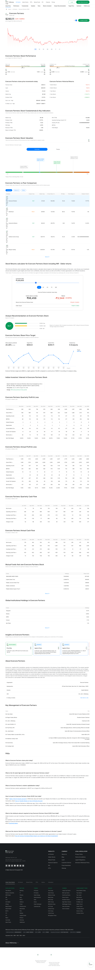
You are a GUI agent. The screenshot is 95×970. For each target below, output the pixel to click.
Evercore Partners (13, 200)
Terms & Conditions (80, 857)
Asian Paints (8, 922)
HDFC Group (51, 901)
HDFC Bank (8, 895)
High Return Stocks (66, 901)
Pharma (21, 895)
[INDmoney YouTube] (15, 866)
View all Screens (66, 906)
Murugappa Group (52, 915)
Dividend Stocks (66, 899)
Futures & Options (53, 862)
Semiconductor (37, 897)
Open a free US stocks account (17, 798)
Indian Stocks (25, 2)
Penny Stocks (65, 897)
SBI (6, 897)
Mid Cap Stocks (65, 892)
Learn (63, 859)
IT (20, 892)
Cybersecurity (37, 906)
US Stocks (18, 2)
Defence (22, 901)
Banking (21, 890)
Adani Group (51, 892)
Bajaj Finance (8, 906)
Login (72, 2)
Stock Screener (65, 908)
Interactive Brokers (13, 223)
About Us (64, 854)
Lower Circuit (79, 906)
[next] (88, 648)
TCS (6, 899)
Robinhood (11, 211)
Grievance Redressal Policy (82, 862)
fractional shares (13, 823)
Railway (21, 913)
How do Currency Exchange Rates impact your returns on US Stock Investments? (36, 836)
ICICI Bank (7, 901)
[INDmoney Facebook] (6, 866)
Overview (9, 190)
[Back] (6, 9)
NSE (18, 935)
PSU (21, 910)
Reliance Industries (9, 892)
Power (21, 904)
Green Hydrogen (37, 904)
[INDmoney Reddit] (20, 866)
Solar (35, 899)
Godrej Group (51, 908)
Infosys (7, 904)
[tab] (10, 883)
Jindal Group (51, 913)
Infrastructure (23, 906)
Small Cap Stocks (66, 895)
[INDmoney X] (12, 866)
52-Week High (79, 899)
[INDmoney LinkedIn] (9, 866)
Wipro (6, 917)
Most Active (79, 897)
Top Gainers (79, 892)
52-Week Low (79, 901)
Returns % (16, 190)
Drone (35, 901)
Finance (21, 917)
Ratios (23, 190)
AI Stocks (36, 890)
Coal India (7, 920)
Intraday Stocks (80, 913)
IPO (42, 2)
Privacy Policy (79, 854)
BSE (21, 935)
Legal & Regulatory (80, 859)
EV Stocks (36, 892)
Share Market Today (81, 890)
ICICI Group (50, 910)
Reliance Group (51, 895)
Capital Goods (23, 915)
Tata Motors (8, 890)
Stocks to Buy (79, 910)
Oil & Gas (22, 920)
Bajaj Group (50, 897)
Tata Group (50, 890)
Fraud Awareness (66, 865)
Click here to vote (84, 697)
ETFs (31, 2)
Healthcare (22, 922)
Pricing (53, 2)
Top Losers (78, 895)
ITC (6, 913)
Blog (63, 857)
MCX (24, 935)
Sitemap (64, 868)
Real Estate (22, 908)
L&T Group (50, 906)
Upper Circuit (79, 904)
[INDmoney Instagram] (18, 866)
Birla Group (50, 899)
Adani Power (8, 908)
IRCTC (6, 910)
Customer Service (66, 862)
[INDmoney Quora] (23, 866)
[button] (75, 20)
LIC (6, 915)
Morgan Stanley (12, 249)
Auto (21, 897)
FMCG (21, 899)
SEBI (14, 935)
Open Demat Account (83, 2)
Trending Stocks (80, 908)
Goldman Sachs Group (14, 236)
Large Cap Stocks (66, 890)
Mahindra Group (51, 904)
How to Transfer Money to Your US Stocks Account (28, 801)
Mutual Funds (37, 2)
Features (48, 2)
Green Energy (37, 895)
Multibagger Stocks (66, 904)
